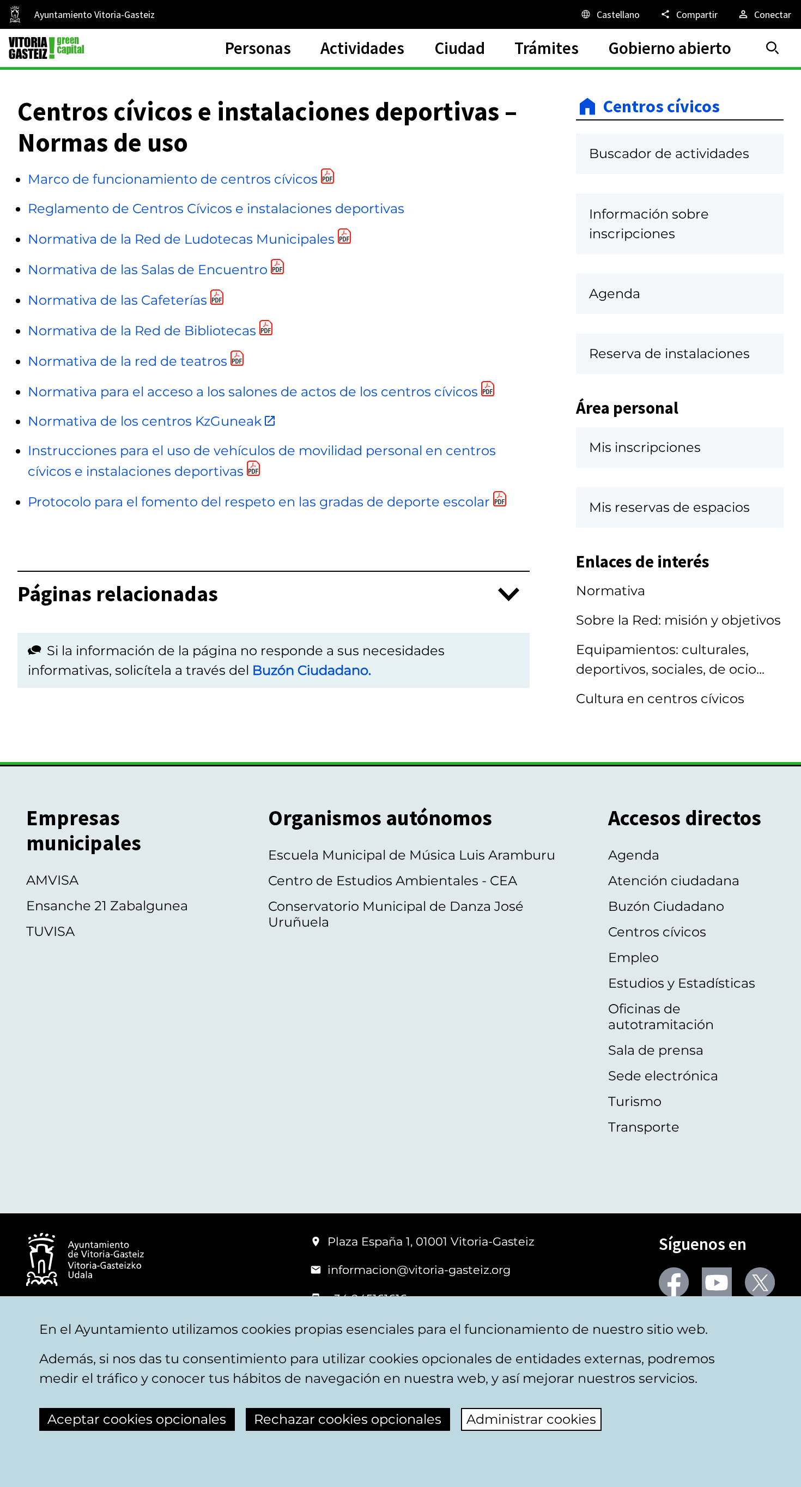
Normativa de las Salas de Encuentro (148, 269)
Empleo (633, 957)
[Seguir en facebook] (674, 1282)
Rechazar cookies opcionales (347, 1419)
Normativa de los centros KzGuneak (145, 421)
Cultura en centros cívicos (660, 698)
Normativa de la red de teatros (127, 361)
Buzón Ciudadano (666, 906)
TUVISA (50, 931)
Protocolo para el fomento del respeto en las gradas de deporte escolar (259, 502)
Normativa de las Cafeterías (117, 300)
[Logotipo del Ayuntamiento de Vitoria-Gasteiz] (85, 1260)
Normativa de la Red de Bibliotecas (142, 330)
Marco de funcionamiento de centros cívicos (173, 179)
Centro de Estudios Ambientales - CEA (392, 880)
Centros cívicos (661, 106)
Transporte (643, 1127)
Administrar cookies (531, 1419)
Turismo (635, 1101)
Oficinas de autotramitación (661, 1016)
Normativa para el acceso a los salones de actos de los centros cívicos (253, 392)
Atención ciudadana (673, 880)
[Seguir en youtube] (717, 1282)
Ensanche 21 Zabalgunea (107, 906)
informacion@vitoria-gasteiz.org (419, 1270)
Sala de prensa (655, 1050)
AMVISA (52, 880)
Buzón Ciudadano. (311, 670)
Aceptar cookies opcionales (136, 1419)
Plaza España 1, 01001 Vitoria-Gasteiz (431, 1241)
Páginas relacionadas (117, 594)
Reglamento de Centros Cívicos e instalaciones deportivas (216, 208)
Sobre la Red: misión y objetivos (678, 620)
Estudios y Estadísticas (681, 983)
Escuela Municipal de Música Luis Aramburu (411, 855)
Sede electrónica (663, 1076)
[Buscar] (772, 48)
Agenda (633, 855)
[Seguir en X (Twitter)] (760, 1282)
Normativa (610, 591)
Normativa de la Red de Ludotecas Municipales (181, 239)
